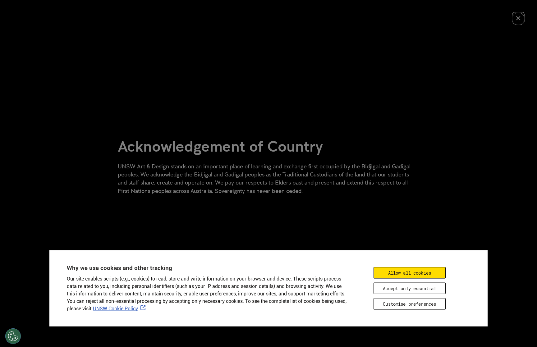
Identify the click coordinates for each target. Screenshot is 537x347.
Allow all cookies (409, 273)
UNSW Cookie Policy (115, 308)
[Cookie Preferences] (13, 336)
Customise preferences (409, 304)
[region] (268, 288)
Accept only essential (409, 288)
